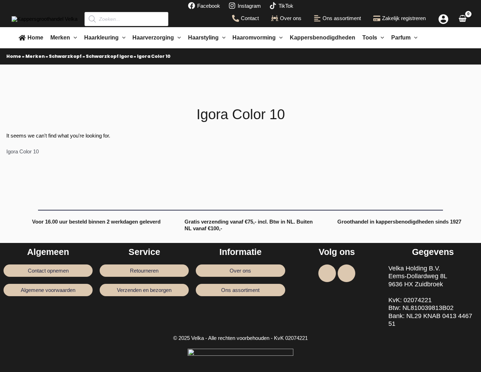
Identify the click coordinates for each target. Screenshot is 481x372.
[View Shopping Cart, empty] (462, 19)
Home (13, 56)
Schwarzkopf (65, 56)
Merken (35, 56)
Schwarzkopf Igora (109, 56)
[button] (73, 37)
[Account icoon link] (443, 19)
